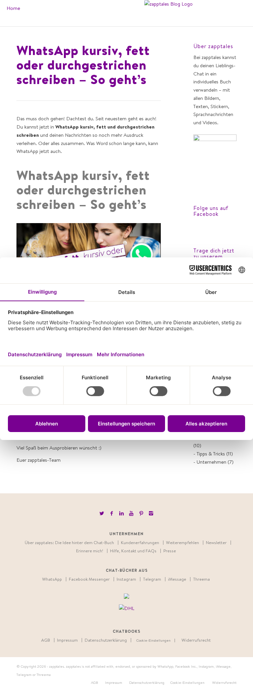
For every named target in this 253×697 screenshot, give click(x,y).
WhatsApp (52, 579)
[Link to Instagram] (151, 513)
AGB (45, 640)
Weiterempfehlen (182, 542)
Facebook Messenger (89, 579)
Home (13, 8)
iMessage (177, 579)
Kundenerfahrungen (140, 542)
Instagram (126, 579)
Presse (169, 551)
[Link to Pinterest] (141, 513)
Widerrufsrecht (196, 640)
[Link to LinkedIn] (121, 513)
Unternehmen (211, 462)
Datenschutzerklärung (106, 640)
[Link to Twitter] (101, 513)
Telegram (152, 579)
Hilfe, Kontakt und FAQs (133, 551)
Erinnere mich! (89, 551)
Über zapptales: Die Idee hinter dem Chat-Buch (69, 542)
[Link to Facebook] (111, 513)
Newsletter (216, 542)
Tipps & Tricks (211, 453)
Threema (201, 579)
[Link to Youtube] (131, 513)
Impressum (67, 640)
